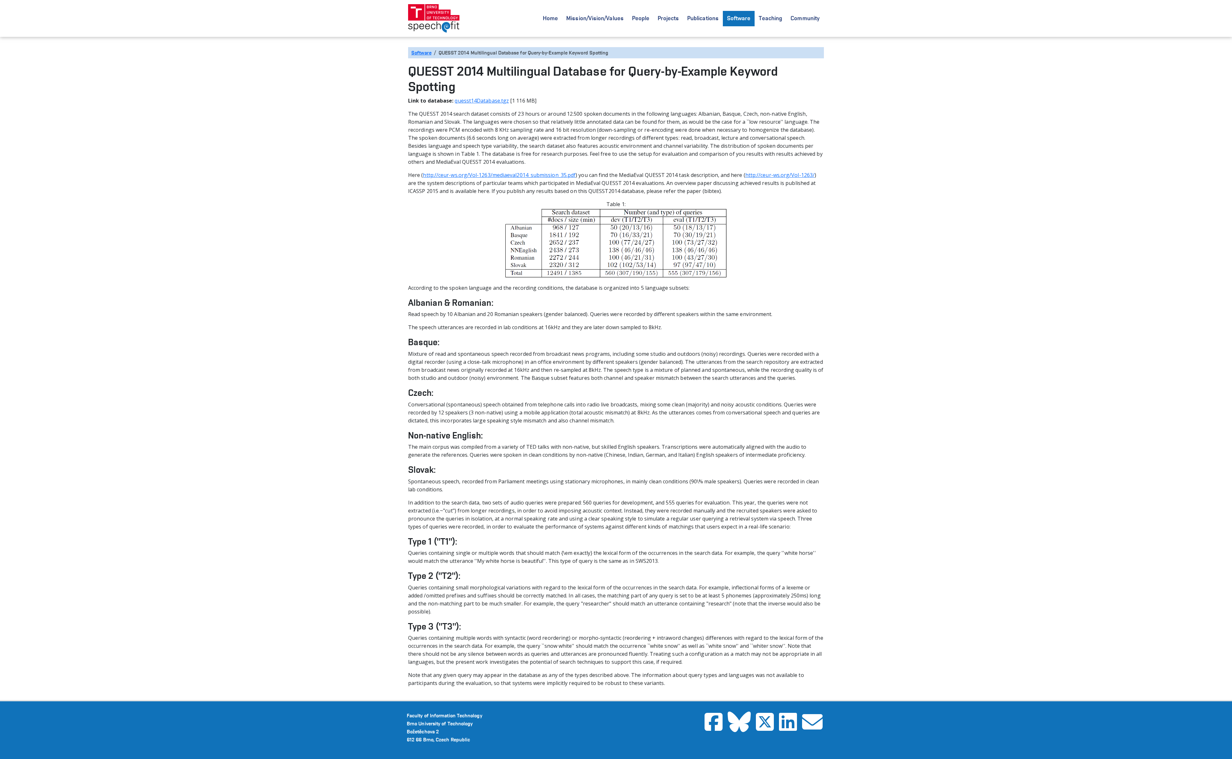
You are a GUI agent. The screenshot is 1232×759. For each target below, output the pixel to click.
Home (550, 17)
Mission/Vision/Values (595, 17)
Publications (703, 17)
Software (738, 17)
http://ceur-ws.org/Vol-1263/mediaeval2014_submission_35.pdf (499, 175)
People (640, 17)
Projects (668, 17)
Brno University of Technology (440, 723)
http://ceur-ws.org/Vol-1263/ (780, 175)
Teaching (771, 17)
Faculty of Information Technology (444, 715)
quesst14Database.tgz (482, 100)
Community (805, 17)
